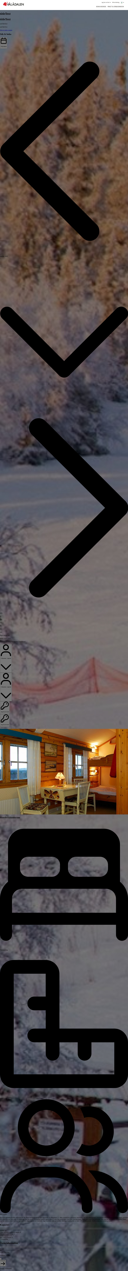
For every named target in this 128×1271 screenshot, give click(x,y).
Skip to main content (6, 30)
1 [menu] (122, 2)
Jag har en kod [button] (105, 2)
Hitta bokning (115, 2)
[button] (64, 151)
